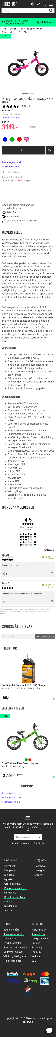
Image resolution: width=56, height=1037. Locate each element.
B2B (34, 960)
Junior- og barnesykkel (30, 28)
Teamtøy (36, 951)
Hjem (3, 28)
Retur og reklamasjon (15, 947)
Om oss (36, 942)
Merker (8, 901)
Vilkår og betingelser (15, 956)
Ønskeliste (10, 892)
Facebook (40, 865)
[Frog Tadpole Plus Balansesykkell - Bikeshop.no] (28, 738)
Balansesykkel (8, 32)
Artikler (8, 910)
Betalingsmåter (11, 929)
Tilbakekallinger (12, 960)
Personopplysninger (15, 888)
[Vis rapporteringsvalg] (52, 573)
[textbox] (18, 636)
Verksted (37, 956)
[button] (28, 232)
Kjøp (23, 150)
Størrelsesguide (11, 801)
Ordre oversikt (12, 883)
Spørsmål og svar (13, 951)
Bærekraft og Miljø (15, 897)
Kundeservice (10, 938)
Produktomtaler (12, 942)
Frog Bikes (24, 32)
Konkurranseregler (13, 934)
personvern (26, 843)
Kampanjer (10, 870)
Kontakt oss (38, 934)
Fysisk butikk (39, 929)
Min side (9, 874)
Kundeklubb (10, 905)
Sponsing (37, 947)
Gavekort (9, 865)
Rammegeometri (11, 797)
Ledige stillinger (40, 938)
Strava (38, 874)
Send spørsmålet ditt (45, 636)
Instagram (40, 870)
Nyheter (8, 879)
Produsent (8, 793)
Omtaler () (8, 110)
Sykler (13, 28)
